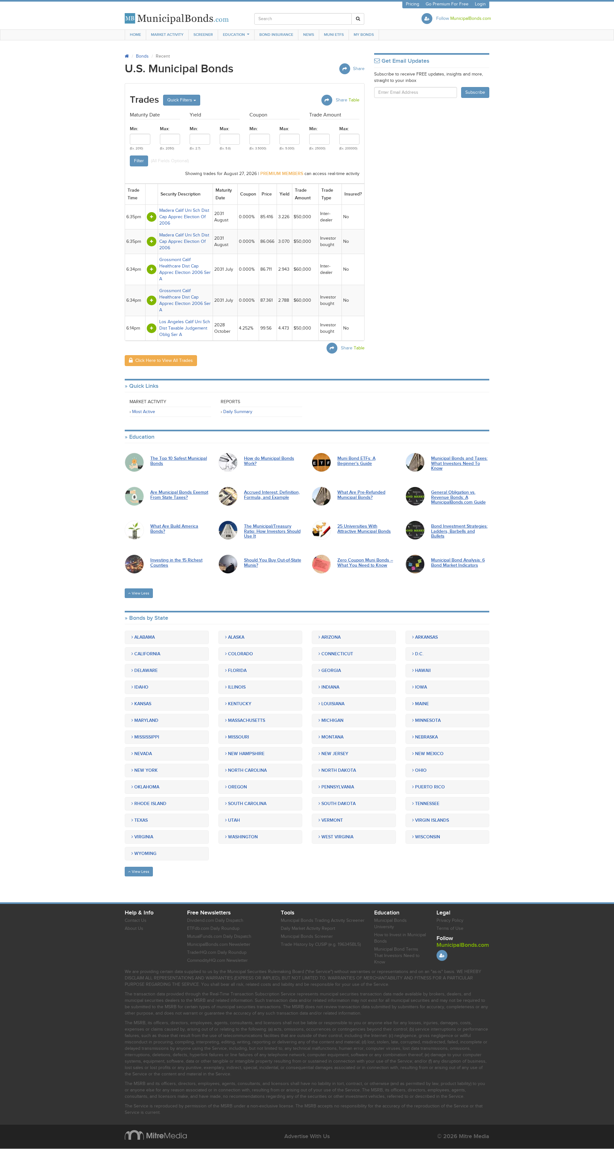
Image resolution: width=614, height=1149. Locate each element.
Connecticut (336, 654)
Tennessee (426, 803)
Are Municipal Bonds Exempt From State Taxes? (179, 495)
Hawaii (422, 670)
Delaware (145, 670)
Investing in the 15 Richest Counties (176, 563)
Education (234, 34)
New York (145, 770)
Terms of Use (450, 928)
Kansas (142, 703)
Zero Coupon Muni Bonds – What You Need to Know (365, 563)
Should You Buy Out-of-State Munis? (272, 563)
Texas (140, 820)
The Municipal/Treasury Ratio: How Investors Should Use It (272, 531)
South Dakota (338, 803)
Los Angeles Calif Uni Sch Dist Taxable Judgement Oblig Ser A (184, 328)
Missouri (238, 737)
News (308, 34)
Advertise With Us (307, 1136)
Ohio (420, 770)
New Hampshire (245, 753)
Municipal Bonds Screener (307, 936)
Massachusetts (246, 720)
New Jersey (334, 753)
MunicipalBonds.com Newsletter (218, 944)
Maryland (145, 720)
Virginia (143, 837)
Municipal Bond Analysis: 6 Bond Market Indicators (458, 563)
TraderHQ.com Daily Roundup (217, 952)
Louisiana (332, 703)
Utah (233, 820)
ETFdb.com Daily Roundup (213, 928)
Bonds (142, 56)
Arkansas (426, 637)
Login (480, 4)
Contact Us (135, 920)
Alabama (144, 637)
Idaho (140, 687)
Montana (331, 737)
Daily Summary (237, 411)
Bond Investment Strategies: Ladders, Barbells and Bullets (459, 531)
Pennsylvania (337, 787)
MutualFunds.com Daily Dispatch (219, 936)
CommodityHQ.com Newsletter (217, 960)
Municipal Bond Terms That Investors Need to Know (397, 956)
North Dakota (338, 770)
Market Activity (167, 34)
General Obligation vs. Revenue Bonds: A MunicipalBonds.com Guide (458, 497)
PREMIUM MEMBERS (281, 173)
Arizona (330, 637)
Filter (139, 161)
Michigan (331, 720)
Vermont (331, 820)
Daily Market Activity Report (308, 928)
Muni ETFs (334, 34)
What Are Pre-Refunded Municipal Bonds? (361, 495)
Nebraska (426, 737)
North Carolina (247, 770)
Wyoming (144, 853)
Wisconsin (427, 837)
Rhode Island (149, 803)
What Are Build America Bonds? (174, 529)
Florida (237, 670)
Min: (134, 129)
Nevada (142, 753)
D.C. (418, 654)
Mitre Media (156, 1135)
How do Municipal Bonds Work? (269, 461)
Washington (242, 837)
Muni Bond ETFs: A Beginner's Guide (356, 461)
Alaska (235, 637)
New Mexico (429, 753)
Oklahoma (146, 787)
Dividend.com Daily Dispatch (215, 920)
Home (135, 34)
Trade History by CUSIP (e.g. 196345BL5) (321, 944)
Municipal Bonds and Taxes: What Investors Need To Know (459, 463)
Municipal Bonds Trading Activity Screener (323, 920)
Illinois (236, 687)
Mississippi (146, 737)
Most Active (143, 411)
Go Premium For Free (447, 4)
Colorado (240, 654)
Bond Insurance (276, 34)
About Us (134, 928)
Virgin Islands (431, 820)
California (146, 654)
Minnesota (427, 720)
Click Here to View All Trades (163, 360)
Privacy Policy (450, 920)
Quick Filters (180, 100)
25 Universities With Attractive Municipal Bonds (364, 529)
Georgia (330, 670)
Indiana (329, 687)
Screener (203, 34)
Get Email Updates (404, 61)
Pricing (412, 4)
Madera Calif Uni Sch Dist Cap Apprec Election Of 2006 (184, 217)
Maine (421, 703)
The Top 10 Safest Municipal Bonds (178, 461)
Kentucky (239, 703)
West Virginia (336, 837)
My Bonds (364, 34)
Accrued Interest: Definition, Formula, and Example (272, 495)
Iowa (420, 687)
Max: (164, 129)
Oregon (237, 787)
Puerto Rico (429, 787)
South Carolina (246, 803)
